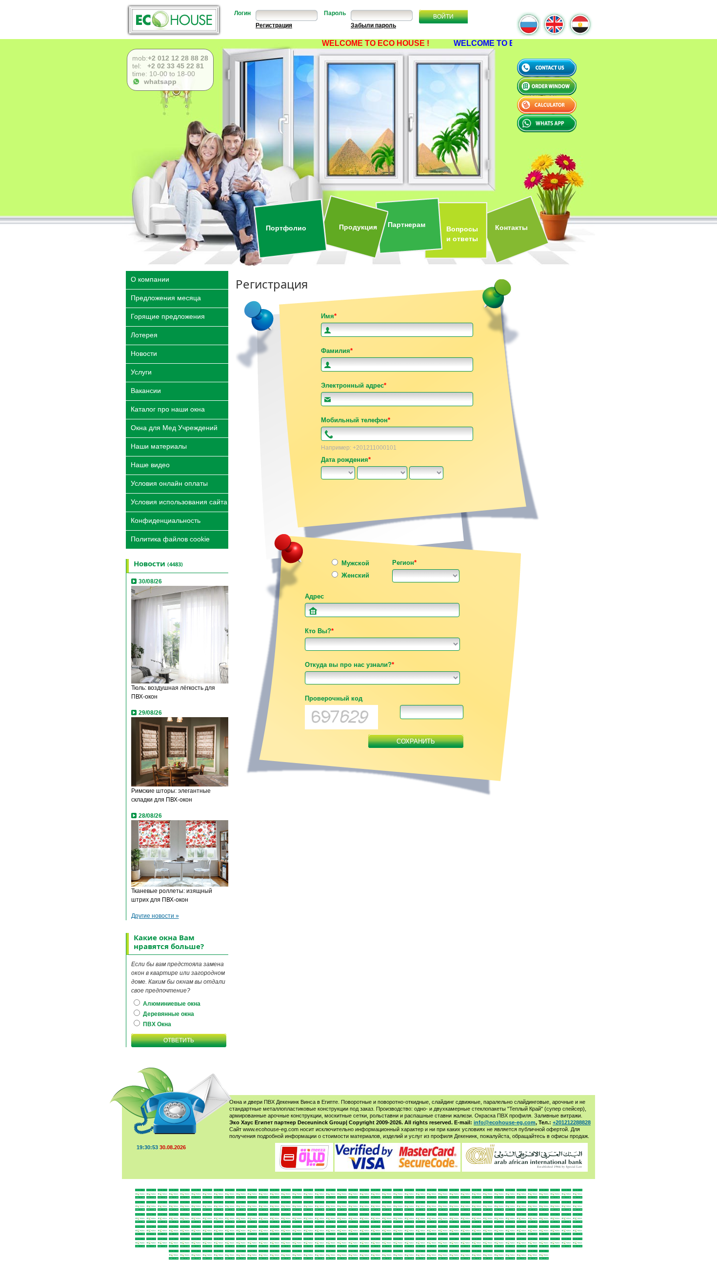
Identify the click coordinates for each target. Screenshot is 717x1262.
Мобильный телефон (355, 420)
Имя (329, 316)
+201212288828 (572, 1122)
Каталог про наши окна (168, 408)
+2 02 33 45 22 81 (174, 66)
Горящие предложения (168, 315)
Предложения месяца (166, 297)
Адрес (314, 596)
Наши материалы (159, 445)
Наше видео (150, 464)
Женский (354, 575)
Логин (242, 13)
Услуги (141, 371)
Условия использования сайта (179, 501)
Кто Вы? (319, 631)
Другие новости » (155, 915)
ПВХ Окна (156, 1024)
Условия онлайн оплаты (169, 482)
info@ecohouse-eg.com (505, 1122)
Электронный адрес (353, 385)
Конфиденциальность (165, 520)
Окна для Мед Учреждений (174, 427)
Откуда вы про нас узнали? (349, 664)
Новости (144, 353)
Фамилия (337, 350)
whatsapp (158, 81)
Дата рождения (346, 459)
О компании (150, 278)
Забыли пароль (373, 25)
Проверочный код (333, 698)
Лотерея (144, 334)
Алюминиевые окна (170, 1003)
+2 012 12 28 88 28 (178, 58)
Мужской (354, 563)
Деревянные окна (167, 1014)
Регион (404, 562)
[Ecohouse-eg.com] (173, 19)
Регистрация (274, 25)
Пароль (335, 13)
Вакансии (146, 390)
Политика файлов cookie (170, 538)
